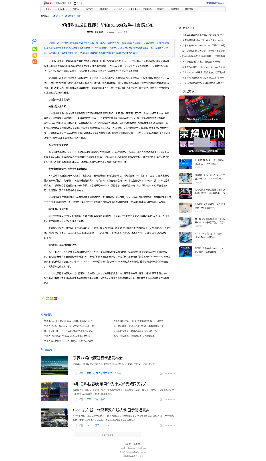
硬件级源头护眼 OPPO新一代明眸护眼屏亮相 (203, 51)
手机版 (80, 3)
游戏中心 (57, 16)
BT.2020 (105, 425)
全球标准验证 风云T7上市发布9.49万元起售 (203, 40)
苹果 (89, 399)
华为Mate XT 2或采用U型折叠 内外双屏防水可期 (204, 73)
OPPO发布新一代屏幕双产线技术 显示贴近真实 (111, 410)
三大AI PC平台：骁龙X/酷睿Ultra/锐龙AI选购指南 (208, 235)
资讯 (69, 3)
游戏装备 (69, 16)
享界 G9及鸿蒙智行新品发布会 (98, 358)
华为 (96, 399)
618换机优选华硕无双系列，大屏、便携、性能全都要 (209, 250)
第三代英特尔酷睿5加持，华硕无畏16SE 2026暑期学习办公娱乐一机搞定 (210, 222)
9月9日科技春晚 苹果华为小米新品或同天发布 (110, 384)
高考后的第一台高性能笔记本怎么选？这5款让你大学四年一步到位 (210, 193)
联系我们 (137, 444)
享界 (98, 373)
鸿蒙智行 (107, 373)
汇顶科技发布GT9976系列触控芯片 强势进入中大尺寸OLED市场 (204, 84)
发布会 (117, 373)
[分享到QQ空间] (51, 298)
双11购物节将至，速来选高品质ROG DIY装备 (135, 331)
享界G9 (90, 373)
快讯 (79, 16)
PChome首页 (61, 3)
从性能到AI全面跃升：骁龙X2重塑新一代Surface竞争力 (210, 206)
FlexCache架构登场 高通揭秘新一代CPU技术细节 (204, 57)
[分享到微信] (47, 298)
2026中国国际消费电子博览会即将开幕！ (201, 62)
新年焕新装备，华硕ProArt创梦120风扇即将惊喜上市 (138, 326)
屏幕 (97, 425)
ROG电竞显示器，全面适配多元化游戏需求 (134, 336)
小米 (103, 399)
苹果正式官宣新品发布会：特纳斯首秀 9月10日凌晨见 (203, 35)
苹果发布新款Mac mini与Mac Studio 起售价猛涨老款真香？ (203, 68)
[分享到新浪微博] (55, 298)
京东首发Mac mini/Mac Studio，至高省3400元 (203, 45)
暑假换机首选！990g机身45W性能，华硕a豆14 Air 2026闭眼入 (210, 177)
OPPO (89, 425)
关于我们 (128, 444)
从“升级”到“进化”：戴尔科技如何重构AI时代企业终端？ (209, 162)
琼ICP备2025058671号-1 (133, 456)
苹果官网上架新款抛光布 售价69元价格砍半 (203, 78)
